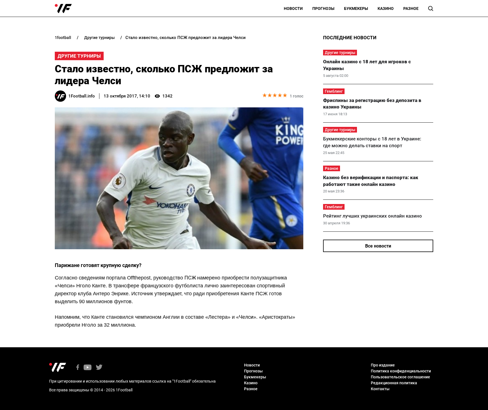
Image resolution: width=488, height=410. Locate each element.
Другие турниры (79, 56)
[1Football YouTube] (87, 368)
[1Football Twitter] (99, 368)
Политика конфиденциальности (401, 371)
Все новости (378, 246)
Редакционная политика (394, 383)
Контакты (380, 389)
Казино (386, 8)
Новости (293, 8)
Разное (411, 8)
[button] (430, 8)
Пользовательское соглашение (400, 377)
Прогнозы (323, 8)
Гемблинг (334, 91)
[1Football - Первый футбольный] (63, 8)
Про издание (383, 365)
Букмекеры (356, 8)
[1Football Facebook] (77, 368)
